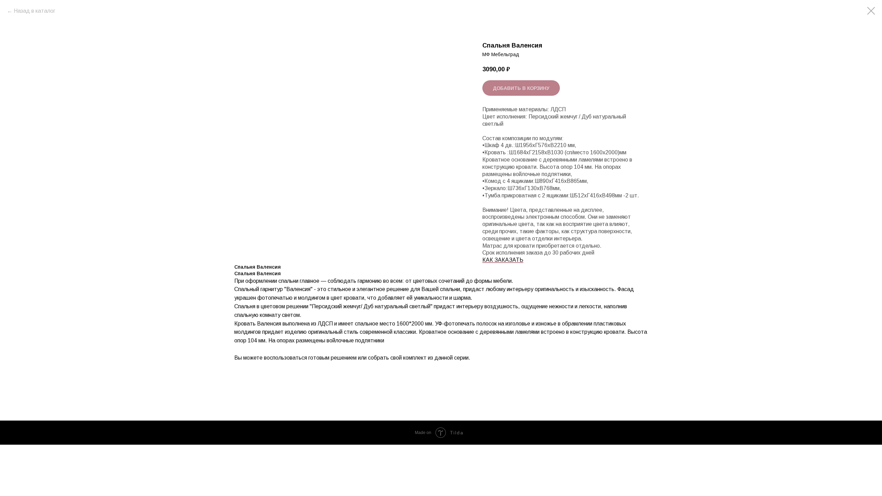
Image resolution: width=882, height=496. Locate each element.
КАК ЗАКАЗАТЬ (502, 260)
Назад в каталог (34, 11)
